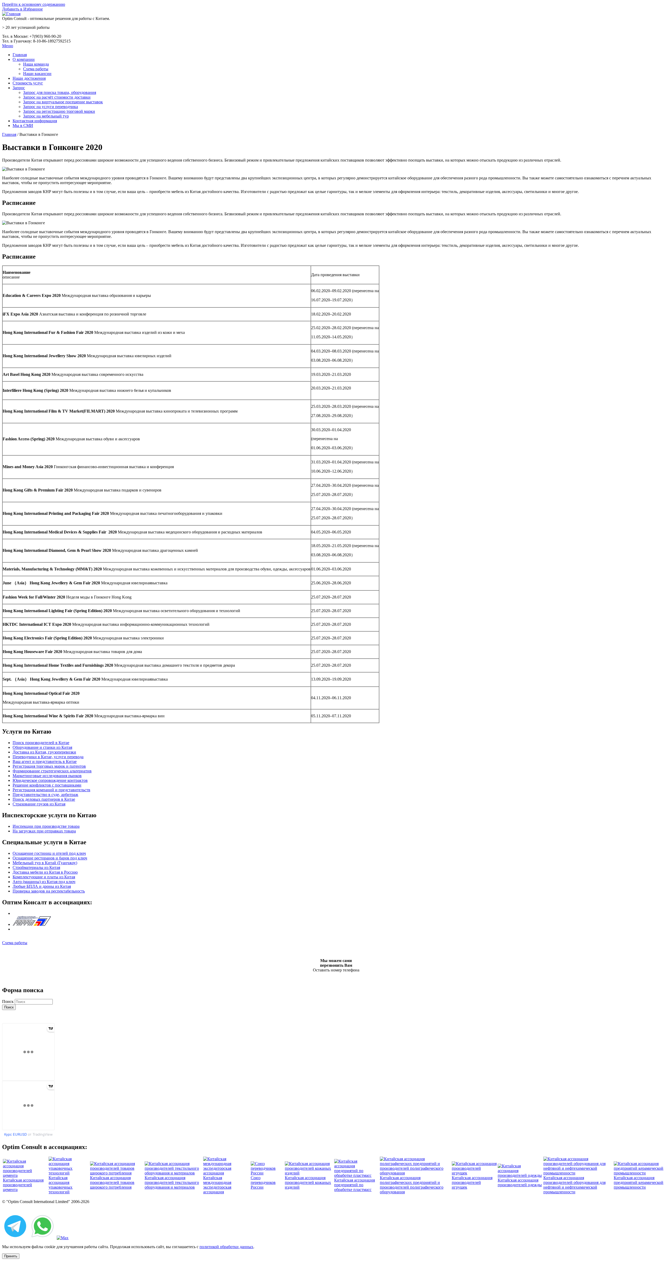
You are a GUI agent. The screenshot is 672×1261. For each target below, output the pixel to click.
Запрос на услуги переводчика (50, 106)
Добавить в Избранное (22, 9)
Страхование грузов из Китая (39, 804)
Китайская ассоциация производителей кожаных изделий (308, 1182)
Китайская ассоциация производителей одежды (520, 1182)
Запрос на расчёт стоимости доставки (57, 97)
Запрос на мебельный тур (46, 116)
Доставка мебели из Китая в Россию (45, 872)
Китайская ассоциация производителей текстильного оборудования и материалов (172, 1182)
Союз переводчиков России (263, 1182)
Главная (20, 54)
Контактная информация (35, 121)
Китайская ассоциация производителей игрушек (472, 1182)
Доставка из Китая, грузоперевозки (44, 752)
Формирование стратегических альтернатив (52, 771)
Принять (10, 1256)
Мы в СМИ (23, 125)
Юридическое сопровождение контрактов (50, 780)
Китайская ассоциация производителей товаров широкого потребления (112, 1182)
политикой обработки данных (226, 1246)
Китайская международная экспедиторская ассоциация (217, 1184)
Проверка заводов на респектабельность (49, 891)
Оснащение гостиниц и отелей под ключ (49, 853)
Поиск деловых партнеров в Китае (44, 799)
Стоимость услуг (28, 83)
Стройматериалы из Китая (36, 867)
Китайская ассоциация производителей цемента (23, 1185)
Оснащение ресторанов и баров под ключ (50, 858)
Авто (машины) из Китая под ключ (44, 881)
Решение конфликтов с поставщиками (47, 785)
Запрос (19, 88)
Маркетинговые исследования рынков (47, 775)
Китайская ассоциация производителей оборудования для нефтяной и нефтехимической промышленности (574, 1184)
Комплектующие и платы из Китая (44, 877)
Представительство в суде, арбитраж (45, 794)
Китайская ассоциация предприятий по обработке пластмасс (354, 1185)
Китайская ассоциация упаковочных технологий (60, 1184)
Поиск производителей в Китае (41, 742)
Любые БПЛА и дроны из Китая (42, 886)
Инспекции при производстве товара (46, 826)
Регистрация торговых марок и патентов (49, 766)
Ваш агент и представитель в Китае (45, 761)
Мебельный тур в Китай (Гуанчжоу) (45, 863)
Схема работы (35, 69)
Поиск (8, 1001)
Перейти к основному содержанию (33, 4)
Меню (7, 46)
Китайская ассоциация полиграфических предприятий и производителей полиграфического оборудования (411, 1184)
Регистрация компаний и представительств (51, 790)
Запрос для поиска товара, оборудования (59, 92)
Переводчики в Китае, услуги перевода (48, 757)
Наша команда (36, 64)
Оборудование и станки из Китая (42, 747)
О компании (24, 59)
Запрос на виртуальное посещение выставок (63, 102)
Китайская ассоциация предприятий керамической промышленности (638, 1182)
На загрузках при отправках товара (44, 831)
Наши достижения (29, 78)
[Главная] (11, 14)
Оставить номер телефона (336, 970)
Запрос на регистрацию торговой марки (59, 111)
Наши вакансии (37, 73)
